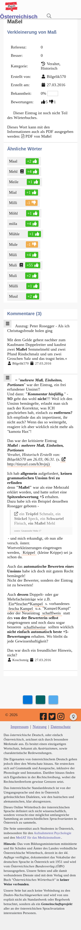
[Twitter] (52, 718)
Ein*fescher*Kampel (26, 603)
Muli (13, 265)
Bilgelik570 (56, 76)
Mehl (13, 171)
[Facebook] (43, 718)
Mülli (13, 286)
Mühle (14, 234)
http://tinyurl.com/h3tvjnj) (28, 464)
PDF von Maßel (38, 136)
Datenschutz (61, 726)
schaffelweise (35, 627)
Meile (13, 182)
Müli (13, 255)
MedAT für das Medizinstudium (38, 837)
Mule (13, 244)
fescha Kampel (21, 608)
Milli (13, 202)
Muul (13, 296)
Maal (13, 161)
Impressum (20, 726)
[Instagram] (61, 718)
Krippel (29, 552)
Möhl (13, 213)
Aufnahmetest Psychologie (52, 833)
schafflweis (51, 613)
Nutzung (40, 726)
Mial (13, 192)
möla (13, 223)
